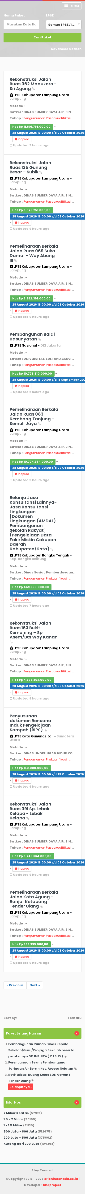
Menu (74, 6)
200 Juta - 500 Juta (20, 1137)
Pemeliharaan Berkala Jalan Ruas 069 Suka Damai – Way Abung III (34, 253)
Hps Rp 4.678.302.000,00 (31, 680)
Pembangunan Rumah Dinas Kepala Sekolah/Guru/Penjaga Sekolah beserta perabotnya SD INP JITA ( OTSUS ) (41, 1050)
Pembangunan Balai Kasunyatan (32, 336)
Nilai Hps (13, 1102)
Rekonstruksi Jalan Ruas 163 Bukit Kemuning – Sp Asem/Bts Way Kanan (34, 630)
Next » (35, 985)
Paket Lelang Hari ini (23, 1033)
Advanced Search (66, 49)
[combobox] (63, 24)
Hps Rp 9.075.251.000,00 (31, 210)
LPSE (50, 15)
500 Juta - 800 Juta (20, 1131)
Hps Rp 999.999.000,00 (30, 944)
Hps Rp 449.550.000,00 (30, 587)
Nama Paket (14, 15)
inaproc (23, 139)
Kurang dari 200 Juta (21, 1143)
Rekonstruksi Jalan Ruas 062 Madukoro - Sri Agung (33, 84)
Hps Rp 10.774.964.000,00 (32, 462)
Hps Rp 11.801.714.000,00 (31, 127)
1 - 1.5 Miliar (13, 1125)
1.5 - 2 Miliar (13, 1119)
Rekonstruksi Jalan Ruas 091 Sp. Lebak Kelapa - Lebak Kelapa (30, 811)
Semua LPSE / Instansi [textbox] (64, 24)
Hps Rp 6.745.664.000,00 (31, 856)
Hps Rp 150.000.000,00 (30, 768)
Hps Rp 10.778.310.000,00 (32, 374)
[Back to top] (65, 1174)
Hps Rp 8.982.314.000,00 (31, 298)
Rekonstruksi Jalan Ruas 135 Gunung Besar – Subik (30, 167)
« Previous (15, 985)
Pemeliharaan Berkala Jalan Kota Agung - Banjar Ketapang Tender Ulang (34, 899)
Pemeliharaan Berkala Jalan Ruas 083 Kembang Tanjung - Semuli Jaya (34, 416)
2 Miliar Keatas (16, 1113)
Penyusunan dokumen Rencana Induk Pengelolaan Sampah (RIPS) (30, 723)
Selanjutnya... (20, 1087)
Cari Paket (42, 37)
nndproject (52, 1185)
